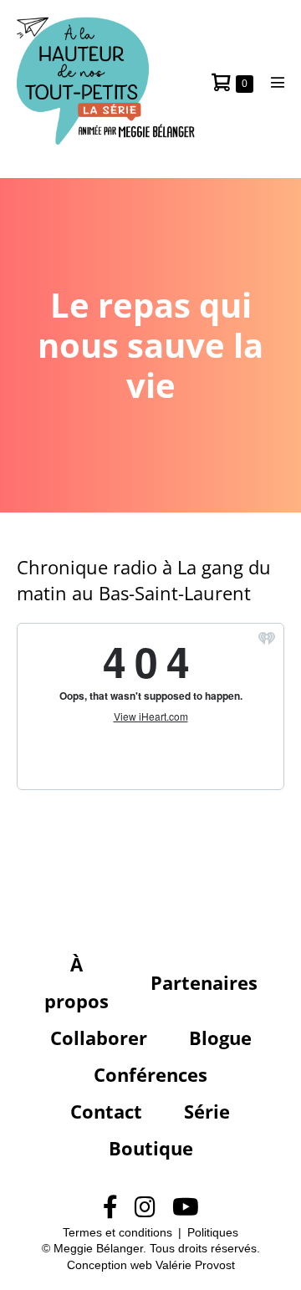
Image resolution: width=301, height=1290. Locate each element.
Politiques (212, 1232)
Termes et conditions (117, 1232)
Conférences (150, 1074)
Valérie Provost (195, 1265)
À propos (76, 982)
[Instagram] (145, 1208)
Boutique (151, 1147)
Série (207, 1111)
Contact (106, 1111)
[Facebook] (110, 1208)
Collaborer (98, 1037)
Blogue (220, 1037)
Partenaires (204, 982)
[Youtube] (185, 1208)
